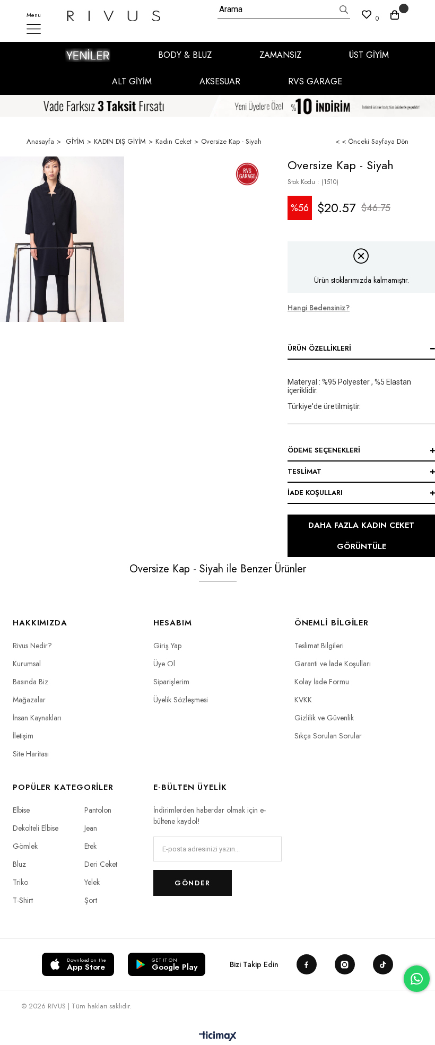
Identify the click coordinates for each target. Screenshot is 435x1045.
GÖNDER (192, 883)
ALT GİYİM (132, 81)
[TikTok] (383, 964)
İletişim (23, 735)
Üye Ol (164, 663)
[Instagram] (345, 964)
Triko (20, 882)
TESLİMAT (304, 471)
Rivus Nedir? (32, 645)
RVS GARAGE (315, 81)
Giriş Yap (167, 645)
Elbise (21, 810)
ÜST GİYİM (369, 55)
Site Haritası (31, 753)
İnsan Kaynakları (37, 717)
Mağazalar (29, 699)
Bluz (19, 864)
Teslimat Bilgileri (319, 645)
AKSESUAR (219, 81)
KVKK (303, 699)
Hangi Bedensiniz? (319, 307)
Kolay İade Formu (321, 681)
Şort (90, 900)
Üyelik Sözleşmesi (180, 699)
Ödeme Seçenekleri (324, 450)
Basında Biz (30, 681)
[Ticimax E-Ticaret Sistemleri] (218, 1036)
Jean (90, 828)
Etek (90, 846)
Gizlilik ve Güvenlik (324, 717)
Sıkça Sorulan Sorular (328, 735)
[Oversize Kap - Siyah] (62, 239)
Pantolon (97, 810)
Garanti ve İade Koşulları (332, 663)
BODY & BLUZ (185, 55)
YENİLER (87, 55)
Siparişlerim (171, 681)
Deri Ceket (100, 864)
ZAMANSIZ (280, 55)
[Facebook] (307, 964)
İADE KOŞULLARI (315, 492)
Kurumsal (27, 663)
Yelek (92, 882)
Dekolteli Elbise (35, 828)
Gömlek (25, 846)
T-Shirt (23, 900)
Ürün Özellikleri (319, 348)
